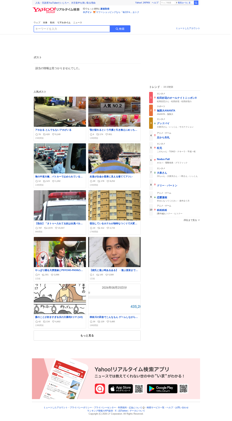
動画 (52, 22)
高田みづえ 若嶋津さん (186, 3)
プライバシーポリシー (81, 407)
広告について (135, 407)
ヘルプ (155, 2)
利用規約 (122, 407)
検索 (121, 28)
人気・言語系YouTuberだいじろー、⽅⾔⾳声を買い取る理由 (65, 3)
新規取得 (105, 8)
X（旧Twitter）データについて (130, 410)
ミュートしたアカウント (188, 28)
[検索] (196, 3)
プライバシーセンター (105, 407)
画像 (45, 22)
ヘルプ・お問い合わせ (177, 407)
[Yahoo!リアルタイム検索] (56, 8)
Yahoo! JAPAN (142, 2)
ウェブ (37, 22)
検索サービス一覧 (155, 407)
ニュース (77, 22)
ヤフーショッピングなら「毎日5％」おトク (117, 12)
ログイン (87, 12)
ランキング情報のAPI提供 (100, 410)
